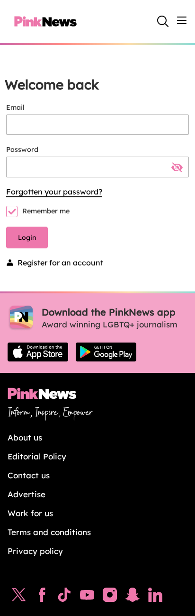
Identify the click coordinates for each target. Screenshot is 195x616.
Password (22, 149)
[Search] (162, 21)
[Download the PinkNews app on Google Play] (106, 352)
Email (15, 107)
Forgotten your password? (54, 191)
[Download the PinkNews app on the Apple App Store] (38, 352)
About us (25, 437)
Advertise (26, 494)
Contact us (29, 475)
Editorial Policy (37, 456)
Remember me (46, 211)
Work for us (30, 513)
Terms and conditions (49, 532)
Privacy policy (35, 551)
